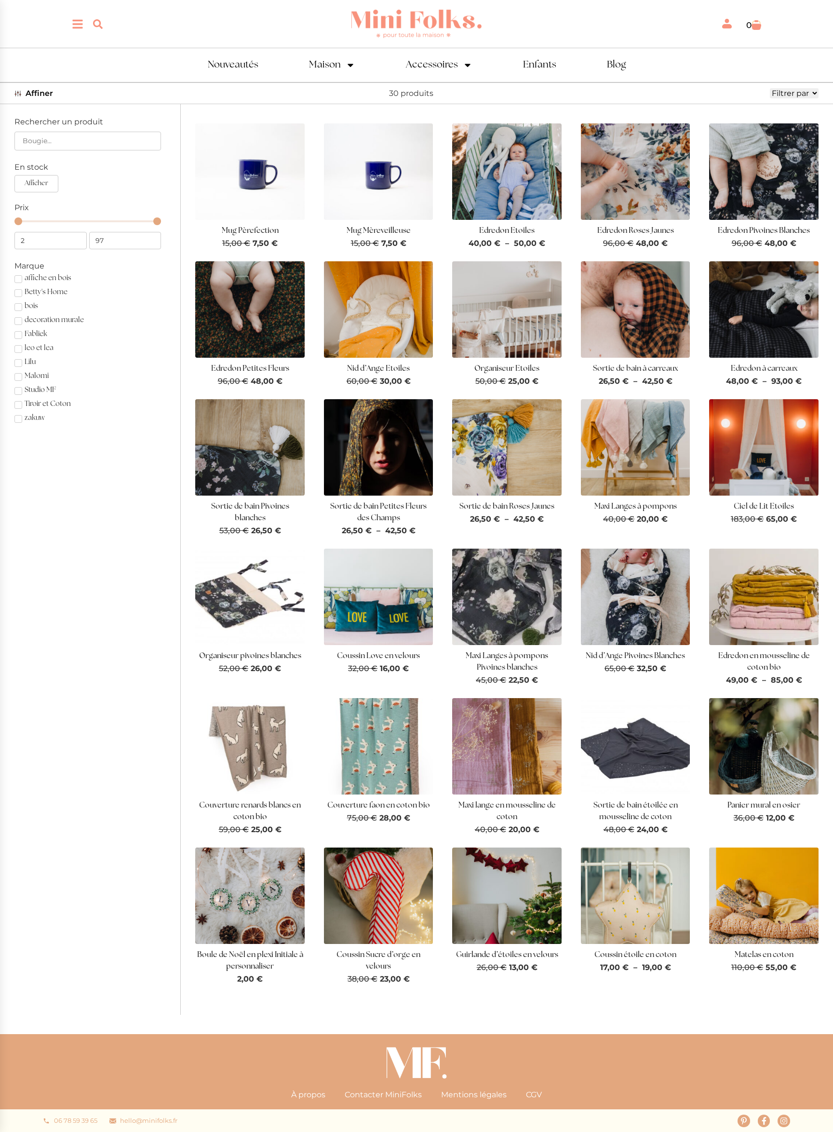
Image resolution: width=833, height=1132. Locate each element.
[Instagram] (784, 1121)
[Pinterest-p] (744, 1121)
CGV (534, 1094)
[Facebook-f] (764, 1121)
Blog (616, 65)
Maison (325, 65)
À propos (308, 1094)
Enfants (539, 65)
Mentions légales (474, 1094)
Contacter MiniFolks (383, 1094)
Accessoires (432, 65)
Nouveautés (233, 65)
